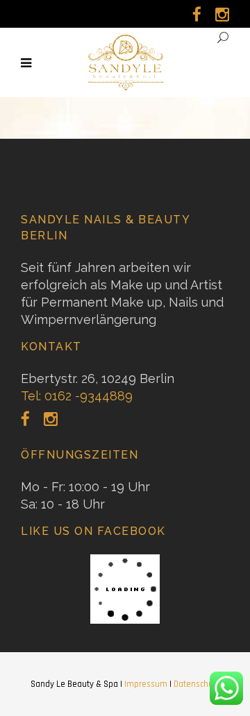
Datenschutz (196, 684)
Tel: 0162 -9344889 (77, 396)
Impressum (145, 684)
